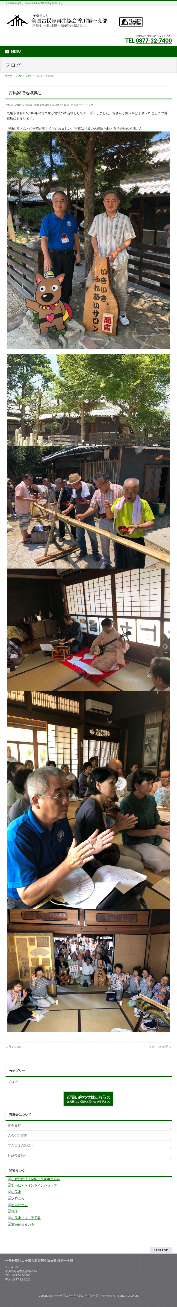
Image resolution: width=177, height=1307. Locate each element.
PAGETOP (161, 1250)
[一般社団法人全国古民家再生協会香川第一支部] (74, 22)
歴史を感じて (15, 1046)
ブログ (89, 104)
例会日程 (14, 1125)
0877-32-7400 (154, 40)
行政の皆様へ (17, 1155)
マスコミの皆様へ (21, 1145)
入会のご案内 (17, 1135)
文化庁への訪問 (160, 1046)
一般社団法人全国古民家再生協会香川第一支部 (83, 1295)
